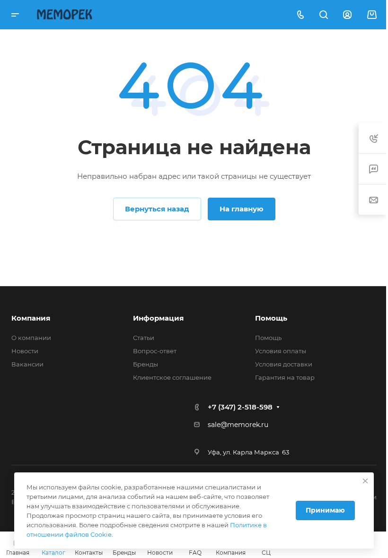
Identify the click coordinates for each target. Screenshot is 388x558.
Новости (24, 351)
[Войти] (347, 14)
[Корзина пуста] (372, 14)
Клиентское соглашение (172, 377)
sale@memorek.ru (238, 424)
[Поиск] (323, 14)
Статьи (143, 337)
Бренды (145, 364)
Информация (158, 318)
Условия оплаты (280, 351)
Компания (30, 318)
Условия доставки (283, 364)
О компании (31, 337)
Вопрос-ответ (154, 351)
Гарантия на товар (285, 377)
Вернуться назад (157, 208)
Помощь (271, 318)
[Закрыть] (365, 480)
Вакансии (27, 364)
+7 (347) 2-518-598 (240, 406)
